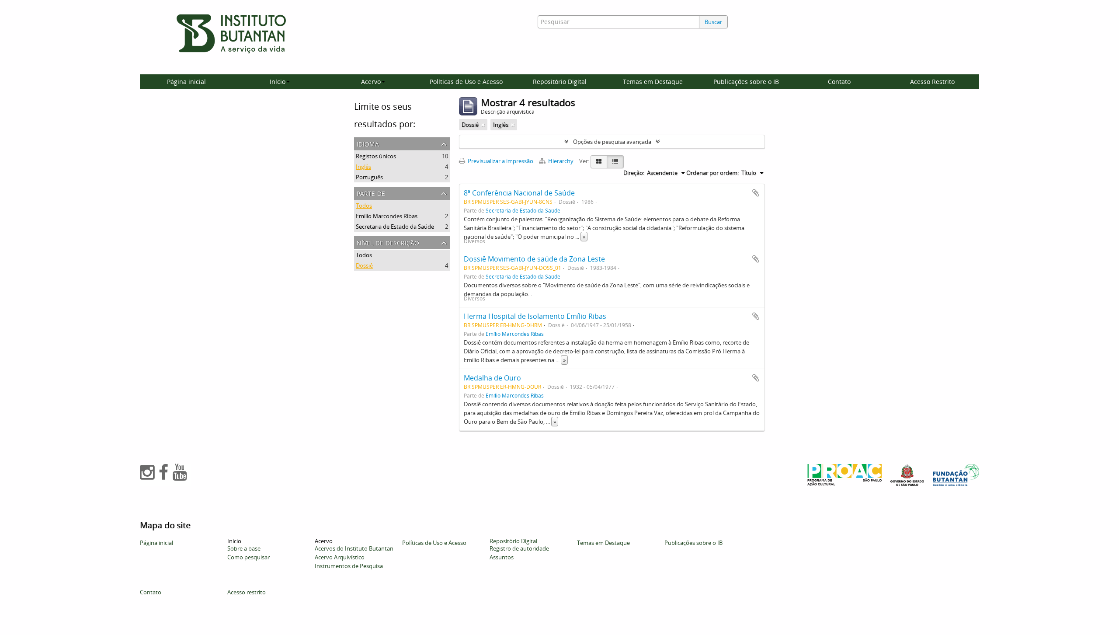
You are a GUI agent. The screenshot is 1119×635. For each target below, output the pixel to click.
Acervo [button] (371, 81)
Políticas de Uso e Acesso (466, 81)
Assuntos (502, 557)
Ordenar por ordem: (712, 173)
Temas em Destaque (653, 81)
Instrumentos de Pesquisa (349, 566)
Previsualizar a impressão (499, 161)
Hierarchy (561, 161)
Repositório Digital (560, 81)
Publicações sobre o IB (746, 81)
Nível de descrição (388, 242)
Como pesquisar (248, 557)
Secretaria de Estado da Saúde (395, 226)
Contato (839, 81)
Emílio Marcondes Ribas (386, 216)
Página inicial (186, 81)
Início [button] (277, 81)
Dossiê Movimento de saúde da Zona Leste (534, 259)
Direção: (633, 173)
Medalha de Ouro (492, 378)
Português (369, 177)
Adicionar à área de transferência (755, 192)
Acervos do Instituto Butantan (354, 548)
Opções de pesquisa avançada (612, 142)
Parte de (371, 193)
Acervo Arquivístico (340, 557)
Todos (364, 205)
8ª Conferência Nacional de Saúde (519, 193)
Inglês (363, 167)
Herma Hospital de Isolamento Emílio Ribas (535, 316)
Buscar (713, 22)
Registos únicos (376, 156)
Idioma (368, 143)
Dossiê (364, 265)
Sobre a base (244, 548)
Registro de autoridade (519, 548)
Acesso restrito (246, 592)
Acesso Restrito (932, 81)
